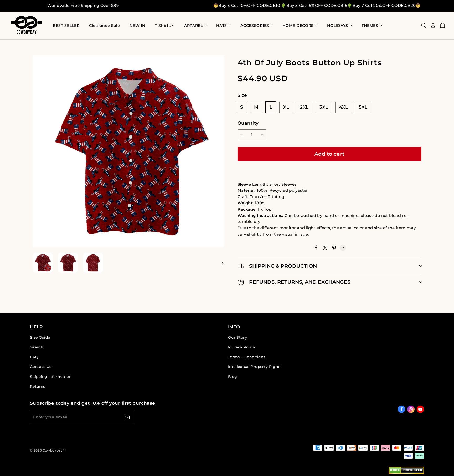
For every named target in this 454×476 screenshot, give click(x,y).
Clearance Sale (104, 25)
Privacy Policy (241, 347)
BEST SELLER (66, 25)
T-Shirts (163, 25)
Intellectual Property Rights (255, 366)
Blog (232, 376)
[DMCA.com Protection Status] (406, 471)
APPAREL (193, 25)
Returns (37, 386)
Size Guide (40, 337)
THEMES (370, 25)
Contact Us (40, 366)
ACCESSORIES (254, 25)
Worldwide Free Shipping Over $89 (83, 5)
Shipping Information (50, 376)
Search (36, 347)
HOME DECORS (298, 25)
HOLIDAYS (337, 25)
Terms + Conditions (246, 357)
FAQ (34, 357)
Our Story (237, 337)
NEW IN (137, 25)
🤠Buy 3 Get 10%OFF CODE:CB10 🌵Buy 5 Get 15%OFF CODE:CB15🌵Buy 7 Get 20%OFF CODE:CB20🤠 (317, 5)
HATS (221, 25)
